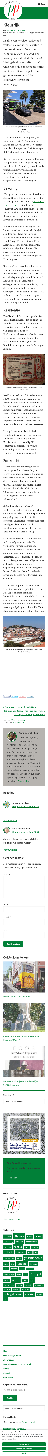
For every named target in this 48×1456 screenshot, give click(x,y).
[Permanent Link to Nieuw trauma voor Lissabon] (24, 963)
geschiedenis (33, 1258)
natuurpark (30, 1269)
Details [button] (24, 1453)
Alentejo (7, 1236)
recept (6, 1280)
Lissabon (16, 722)
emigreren (20, 1252)
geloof (19, 1258)
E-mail (7, 917)
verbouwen (15, 1289)
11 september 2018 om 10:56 (25, 806)
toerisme (19, 1285)
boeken (19, 1241)
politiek (19, 1274)
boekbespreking (8, 1242)
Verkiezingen (25, 1289)
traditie (28, 1285)
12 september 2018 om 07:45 (25, 832)
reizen (21, 722)
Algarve (19, 1236)
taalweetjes (9, 1285)
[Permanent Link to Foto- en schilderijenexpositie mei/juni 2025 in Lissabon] (24, 1048)
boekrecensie (31, 1241)
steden (25, 1280)
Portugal (35, 1274)
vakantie (7, 1289)
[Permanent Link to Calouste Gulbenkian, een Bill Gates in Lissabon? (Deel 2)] (24, 1004)
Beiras (38, 1236)
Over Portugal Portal (12, 1355)
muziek (14, 1268)
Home (5, 1351)
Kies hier (13, 1178)
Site (5, 930)
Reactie (7, 874)
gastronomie (9, 1258)
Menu (43, 4)
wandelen (29, 1294)
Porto (26, 1274)
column (7, 1247)
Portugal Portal (28, 1422)
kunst (6, 1264)
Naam (6, 904)
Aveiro (29, 1237)
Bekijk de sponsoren (11, 1219)
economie (35, 1247)
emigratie (8, 1252)
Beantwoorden (10, 820)
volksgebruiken (13, 1294)
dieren (27, 1247)
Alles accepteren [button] (24, 1444)
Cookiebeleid (8, 1377)
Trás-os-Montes (39, 1285)
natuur (22, 1269)
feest (36, 1252)
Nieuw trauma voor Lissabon (16, 996)
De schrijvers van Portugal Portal (17, 1364)
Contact (6, 1373)
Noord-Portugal (9, 1274)
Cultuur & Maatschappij (18, 720)
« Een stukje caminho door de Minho (20, 707)
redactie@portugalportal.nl (14, 1428)
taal (32, 1280)
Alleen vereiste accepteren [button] (24, 1449)
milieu (6, 1269)
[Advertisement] (24, 671)
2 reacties (21, 30)
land (12, 1264)
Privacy (6, 1368)
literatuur (33, 1264)
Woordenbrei (24, 781)
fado (29, 1252)
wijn (5, 1299)
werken (39, 1294)
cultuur (18, 1247)
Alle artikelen (8, 1360)
